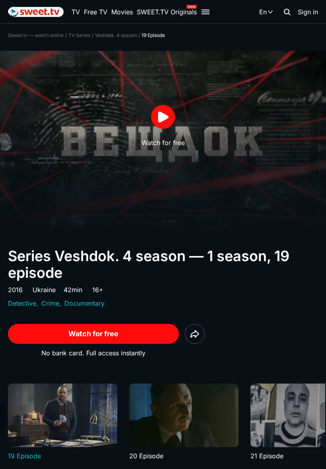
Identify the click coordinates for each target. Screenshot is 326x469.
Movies (122, 12)
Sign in (308, 12)
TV (76, 12)
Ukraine (44, 290)
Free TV (95, 12)
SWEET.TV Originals (167, 12)
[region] (163, 422)
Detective (22, 303)
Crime (50, 303)
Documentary (84, 303)
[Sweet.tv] (36, 12)
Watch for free (93, 333)
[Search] (287, 12)
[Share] (195, 334)
